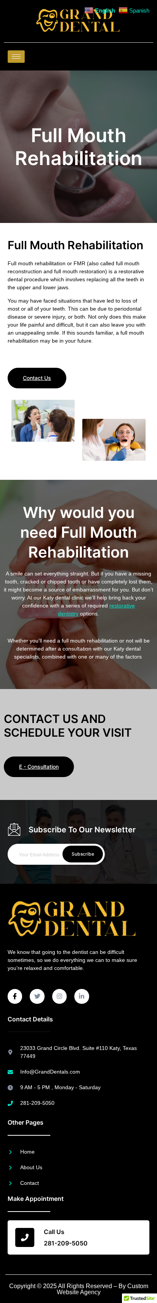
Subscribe (83, 854)
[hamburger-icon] (16, 56)
